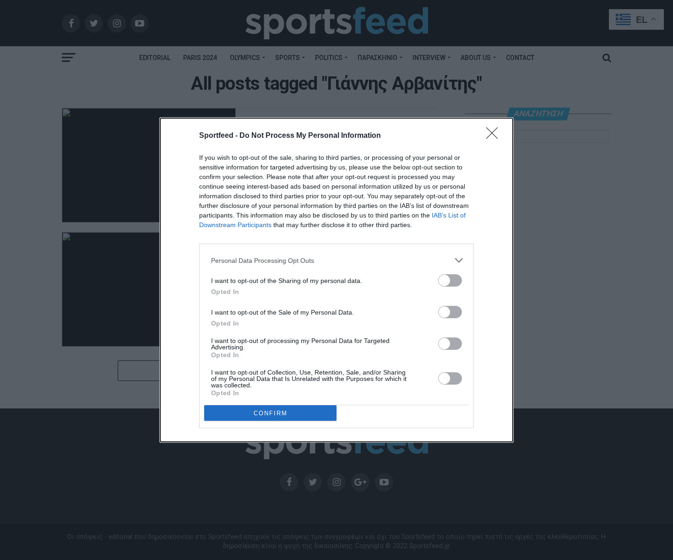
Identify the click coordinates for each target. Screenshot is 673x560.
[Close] (495, 136)
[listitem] (336, 260)
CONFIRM (271, 413)
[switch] (450, 280)
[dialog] (336, 280)
